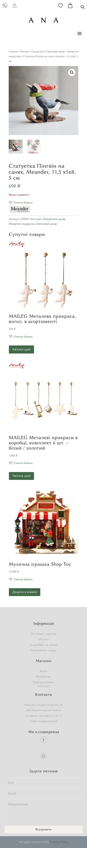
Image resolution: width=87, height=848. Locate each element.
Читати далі (21, 349)
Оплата (44, 639)
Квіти (43, 671)
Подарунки (37, 51)
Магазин (24, 51)
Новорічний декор (54, 218)
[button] (71, 72)
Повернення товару (43, 650)
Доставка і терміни (43, 634)
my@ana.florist (47, 721)
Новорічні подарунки (22, 223)
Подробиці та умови (43, 645)
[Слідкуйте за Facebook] (43, 740)
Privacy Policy (59, 842)
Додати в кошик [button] (24, 592)
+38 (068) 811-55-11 (50, 716)
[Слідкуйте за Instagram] (43, 756)
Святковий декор (55, 51)
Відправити (43, 829)
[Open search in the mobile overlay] (83, 7)
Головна (13, 51)
